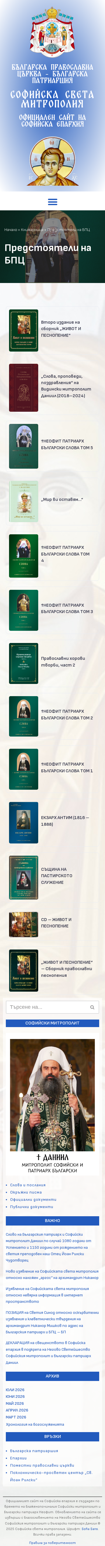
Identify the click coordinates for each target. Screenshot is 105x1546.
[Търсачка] (92, 1007)
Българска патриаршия (34, 1450)
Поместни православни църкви (42, 1465)
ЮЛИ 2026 (15, 1389)
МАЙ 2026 (15, 1403)
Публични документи (31, 1206)
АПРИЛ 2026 (17, 1410)
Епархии (18, 1458)
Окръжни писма (26, 1192)
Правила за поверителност (52, 1543)
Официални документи (33, 1199)
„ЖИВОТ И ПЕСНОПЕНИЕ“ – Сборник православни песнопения (67, 969)
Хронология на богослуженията (35, 1424)
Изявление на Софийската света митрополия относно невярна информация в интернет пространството (47, 1295)
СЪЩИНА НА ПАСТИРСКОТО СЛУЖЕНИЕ (56, 876)
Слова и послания (28, 1185)
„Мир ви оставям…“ (62, 499)
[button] (52, 201)
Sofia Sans (90, 1529)
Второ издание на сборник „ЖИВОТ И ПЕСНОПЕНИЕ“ (61, 329)
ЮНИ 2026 (15, 1396)
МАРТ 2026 (16, 1417)
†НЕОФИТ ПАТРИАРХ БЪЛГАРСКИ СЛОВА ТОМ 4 (65, 554)
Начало (10, 229)
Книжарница (32, 229)
